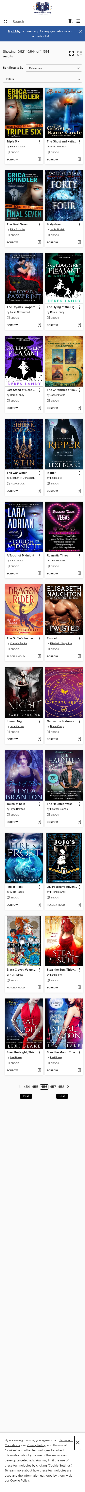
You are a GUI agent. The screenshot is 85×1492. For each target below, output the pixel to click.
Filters (10, 79)
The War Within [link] (17, 473)
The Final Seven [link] (17, 224)
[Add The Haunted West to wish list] (79, 822)
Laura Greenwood (20, 312)
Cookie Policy (19, 1481)
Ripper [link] (51, 473)
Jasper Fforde (57, 395)
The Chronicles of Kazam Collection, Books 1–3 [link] (62, 390)
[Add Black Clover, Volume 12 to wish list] (39, 987)
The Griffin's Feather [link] (20, 638)
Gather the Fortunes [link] (60, 721)
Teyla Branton (17, 809)
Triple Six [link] (13, 141)
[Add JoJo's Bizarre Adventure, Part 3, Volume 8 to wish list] (79, 905)
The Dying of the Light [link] (62, 307)
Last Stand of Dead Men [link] (22, 390)
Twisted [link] (52, 638)
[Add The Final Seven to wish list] (39, 242)
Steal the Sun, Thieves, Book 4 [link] (62, 970)
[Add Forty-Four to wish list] (79, 242)
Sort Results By (13, 68)
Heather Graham (59, 809)
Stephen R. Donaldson (22, 478)
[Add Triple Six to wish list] (39, 159)
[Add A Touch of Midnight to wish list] (39, 573)
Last (62, 1096)
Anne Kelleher (58, 146)
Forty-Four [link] (54, 224)
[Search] (5, 21)
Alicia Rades (17, 892)
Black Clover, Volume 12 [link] (22, 970)
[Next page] (68, 1087)
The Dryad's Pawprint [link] (21, 307)
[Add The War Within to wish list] (39, 491)
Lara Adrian (16, 560)
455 (35, 1087)
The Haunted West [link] (59, 804)
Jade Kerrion (17, 726)
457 (53, 1087)
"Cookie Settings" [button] (59, 1466)
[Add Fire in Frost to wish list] (39, 905)
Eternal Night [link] (16, 721)
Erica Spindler (17, 146)
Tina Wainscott (58, 560)
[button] (71, 55)
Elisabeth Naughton (61, 643)
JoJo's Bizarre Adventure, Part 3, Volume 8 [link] (62, 887)
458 (61, 1087)
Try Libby (14, 31)
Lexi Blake (56, 478)
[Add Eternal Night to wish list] (39, 739)
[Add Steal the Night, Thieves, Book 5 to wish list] (39, 1070)
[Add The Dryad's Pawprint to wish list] (39, 325)
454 (27, 1087)
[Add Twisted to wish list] (79, 656)
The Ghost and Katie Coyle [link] (62, 141)
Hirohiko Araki (58, 892)
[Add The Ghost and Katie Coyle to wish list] (79, 159)
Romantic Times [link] (57, 555)
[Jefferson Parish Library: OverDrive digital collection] (42, 8)
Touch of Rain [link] (16, 804)
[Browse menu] (78, 21)
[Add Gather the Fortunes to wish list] (79, 739)
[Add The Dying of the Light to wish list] (79, 325)
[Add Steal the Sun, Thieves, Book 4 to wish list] (79, 987)
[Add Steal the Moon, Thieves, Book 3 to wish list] (79, 1070)
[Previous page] (19, 1087)
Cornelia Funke (18, 643)
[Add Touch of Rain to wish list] (39, 822)
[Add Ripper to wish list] (79, 491)
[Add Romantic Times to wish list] (79, 573)
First (26, 1096)
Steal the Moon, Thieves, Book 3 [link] (62, 1052)
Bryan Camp (57, 726)
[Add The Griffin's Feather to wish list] (39, 656)
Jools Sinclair (57, 229)
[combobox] (34, 21)
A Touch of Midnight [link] (20, 555)
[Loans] (70, 22)
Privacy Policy (36, 1445)
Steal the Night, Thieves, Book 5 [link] (22, 1052)
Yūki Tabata (16, 974)
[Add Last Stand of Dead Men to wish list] (39, 408)
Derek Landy (57, 312)
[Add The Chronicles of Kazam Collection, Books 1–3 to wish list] (79, 408)
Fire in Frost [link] (15, 887)
